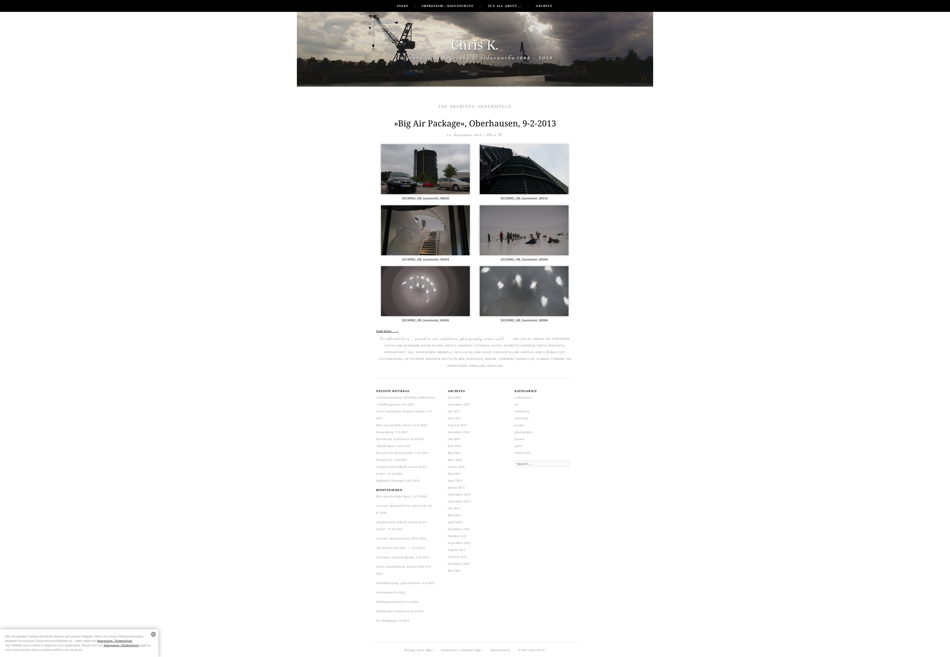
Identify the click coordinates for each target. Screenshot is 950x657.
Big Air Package (432, 345)
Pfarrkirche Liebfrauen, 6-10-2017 (400, 439)
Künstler (527, 352)
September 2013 (459, 501)
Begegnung (412, 345)
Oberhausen (474, 359)
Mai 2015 (454, 473)
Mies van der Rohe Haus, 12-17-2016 (401, 425)
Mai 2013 (454, 515)
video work (494, 338)
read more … (387, 331)
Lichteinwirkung (390, 359)
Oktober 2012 (457, 536)
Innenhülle (445, 352)
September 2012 (459, 543)
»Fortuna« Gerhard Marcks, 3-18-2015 (402, 557)
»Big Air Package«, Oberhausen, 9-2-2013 (475, 123)
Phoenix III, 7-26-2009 (391, 460)
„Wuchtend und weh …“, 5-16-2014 (400, 548)
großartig (556, 345)
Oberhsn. (490, 359)
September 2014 (459, 494)
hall (411, 352)
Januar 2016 (456, 467)
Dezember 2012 (459, 529)
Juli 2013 (454, 508)
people (519, 425)
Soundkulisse (525, 359)
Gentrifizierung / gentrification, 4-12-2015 (405, 583)
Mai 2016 (454, 453)
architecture (523, 397)
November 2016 (459, 432)
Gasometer (511, 345)
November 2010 (459, 563)
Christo (450, 345)
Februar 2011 (457, 557)
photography (471, 338)
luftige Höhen (414, 359)
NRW (461, 359)
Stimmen (542, 359)
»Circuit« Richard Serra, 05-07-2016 (401, 538)
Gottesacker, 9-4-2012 (391, 592)
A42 (529, 339)
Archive (544, 6)
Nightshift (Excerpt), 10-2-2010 (397, 480)
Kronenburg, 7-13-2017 (392, 432)
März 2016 (455, 460)
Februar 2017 (457, 425)
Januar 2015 (456, 487)
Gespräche (528, 345)
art (435, 338)
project (519, 439)
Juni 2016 (454, 446)
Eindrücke (465, 345)
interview (522, 418)
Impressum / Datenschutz (448, 6)
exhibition (449, 338)
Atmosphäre (561, 339)
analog (539, 339)
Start (402, 6)
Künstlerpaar (546, 352)
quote (519, 446)
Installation (463, 352)
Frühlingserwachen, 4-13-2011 (397, 602)
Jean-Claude (482, 352)
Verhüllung (477, 366)
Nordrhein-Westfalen (441, 359)
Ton (568, 359)
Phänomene (506, 359)
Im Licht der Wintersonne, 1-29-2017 (402, 453)
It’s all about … (505, 6)
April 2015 (455, 480)
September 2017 (459, 404)
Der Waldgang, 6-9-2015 (392, 620)
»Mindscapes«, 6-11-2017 (393, 446)
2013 (523, 339)
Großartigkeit (395, 352)
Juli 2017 (454, 411)
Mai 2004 (454, 570)
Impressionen (425, 352)
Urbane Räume (457, 366)
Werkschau (495, 366)
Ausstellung (394, 345)
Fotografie (482, 345)
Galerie (496, 345)
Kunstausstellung (506, 352)
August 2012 (456, 550)
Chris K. (475, 44)
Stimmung (557, 359)
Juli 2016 (454, 439)
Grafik (542, 345)
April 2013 (455, 522)
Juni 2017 (454, 418)
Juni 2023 (454, 397)
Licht (561, 352)
